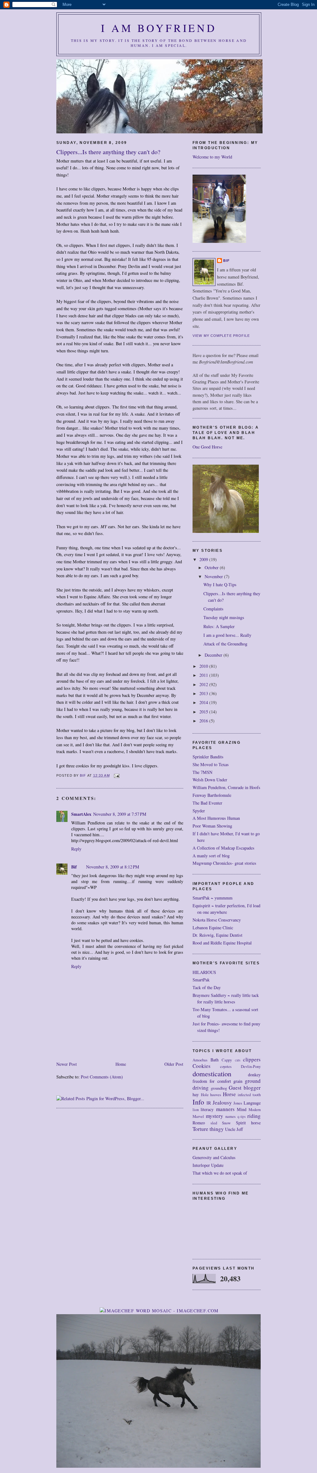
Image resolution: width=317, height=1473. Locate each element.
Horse (229, 1094)
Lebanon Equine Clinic (213, 928)
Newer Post (66, 1064)
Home (120, 1064)
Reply (76, 849)
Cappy (227, 1060)
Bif (74, 867)
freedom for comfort (212, 1081)
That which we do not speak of (220, 1173)
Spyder (199, 811)
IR (208, 1103)
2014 (204, 702)
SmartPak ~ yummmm (212, 898)
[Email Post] (116, 775)
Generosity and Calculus (214, 1157)
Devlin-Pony (251, 1066)
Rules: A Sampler (219, 626)
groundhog (219, 1088)
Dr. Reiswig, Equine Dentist (217, 935)
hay (196, 1094)
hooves (215, 1094)
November (214, 576)
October (212, 567)
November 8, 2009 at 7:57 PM (119, 814)
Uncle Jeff (234, 1129)
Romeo (199, 1123)
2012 (204, 684)
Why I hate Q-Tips (220, 584)
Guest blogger (245, 1087)
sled (214, 1123)
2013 (204, 693)
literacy (207, 1109)
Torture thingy (208, 1128)
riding (254, 1115)
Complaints (213, 609)
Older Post (173, 1064)
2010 (204, 666)
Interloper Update (208, 1165)
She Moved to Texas (211, 764)
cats (237, 1060)
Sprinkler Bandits (208, 757)
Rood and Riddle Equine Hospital (222, 943)
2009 (204, 559)
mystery (214, 1115)
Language (252, 1103)
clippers (252, 1059)
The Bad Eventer (207, 803)
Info (198, 1101)
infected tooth (249, 1094)
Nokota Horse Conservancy (217, 920)
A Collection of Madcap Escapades (223, 848)
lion (196, 1109)
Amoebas (200, 1060)
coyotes (226, 1066)
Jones (237, 1103)
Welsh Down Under (210, 780)
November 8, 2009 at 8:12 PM (112, 867)
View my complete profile (221, 335)
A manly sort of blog (211, 856)
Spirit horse (248, 1123)
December (214, 655)
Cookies (202, 1065)
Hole (205, 1094)
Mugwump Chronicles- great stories (224, 863)
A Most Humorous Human (216, 818)
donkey (254, 1075)
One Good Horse (207, 447)
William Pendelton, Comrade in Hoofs (226, 787)
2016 (204, 721)
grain (237, 1081)
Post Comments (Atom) (102, 1077)
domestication (212, 1073)
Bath (215, 1060)
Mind (241, 1109)
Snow (226, 1123)
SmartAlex (81, 814)
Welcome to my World (212, 157)
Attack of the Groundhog (225, 644)
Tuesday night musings (223, 617)
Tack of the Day (207, 987)
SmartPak (201, 980)
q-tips (241, 1116)
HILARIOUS (204, 972)
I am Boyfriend (159, 28)
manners (225, 1109)
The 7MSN (202, 772)
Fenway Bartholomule (212, 795)
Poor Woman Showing (212, 826)
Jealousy (222, 1102)
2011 (204, 675)
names (230, 1116)
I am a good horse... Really (227, 635)
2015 (204, 712)
